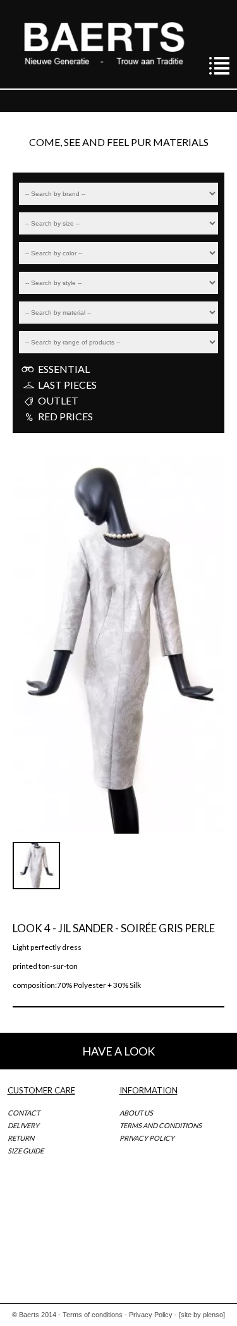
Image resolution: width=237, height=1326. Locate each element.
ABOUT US (136, 1113)
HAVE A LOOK (118, 1051)
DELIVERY (23, 1125)
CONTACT (24, 1113)
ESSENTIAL (64, 369)
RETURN (21, 1138)
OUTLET (58, 400)
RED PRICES (65, 416)
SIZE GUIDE (26, 1151)
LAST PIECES (67, 385)
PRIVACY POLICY (146, 1138)
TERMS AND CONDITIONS (160, 1125)
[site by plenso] (202, 1314)
